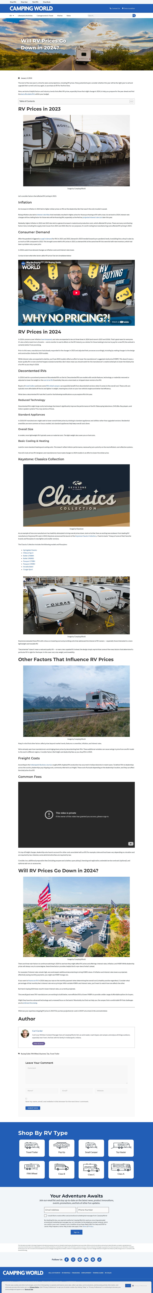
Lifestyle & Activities (25, 16)
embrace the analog (30, 1003)
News (69, 16)
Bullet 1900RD (28, 558)
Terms (85, 1226)
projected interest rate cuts (92, 217)
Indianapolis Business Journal (41, 765)
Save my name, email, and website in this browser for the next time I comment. (57, 1101)
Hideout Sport (28, 553)
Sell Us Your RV (54, 1273)
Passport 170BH (29, 561)
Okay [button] (128, 1285)
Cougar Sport (28, 569)
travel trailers (30, 386)
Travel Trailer (54, 1054)
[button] (139, 1285)
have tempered (46, 339)
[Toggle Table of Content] (130, 101)
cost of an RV (48, 380)
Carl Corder (37, 1031)
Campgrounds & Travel (45, 16)
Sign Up (76, 1232)
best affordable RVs (28, 94)
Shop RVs (13, 2)
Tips (48, 1054)
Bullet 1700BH (28, 556)
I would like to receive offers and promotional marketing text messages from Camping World (77, 1216)
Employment (86, 1273)
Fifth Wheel (35, 1054)
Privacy (90, 1226)
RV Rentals (66, 1273)
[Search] (134, 15)
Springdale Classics (30, 550)
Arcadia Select (28, 567)
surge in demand (46, 239)
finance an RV (33, 980)
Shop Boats (46, 2)
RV (11, 16)
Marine (59, 16)
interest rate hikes (43, 215)
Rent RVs (35, 2)
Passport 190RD (29, 564)
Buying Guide (25, 1054)
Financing (76, 1273)
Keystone (42, 1054)
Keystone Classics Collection (85, 536)
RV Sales (108, 1273)
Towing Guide (98, 1273)
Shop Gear (24, 2)
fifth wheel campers (53, 386)
